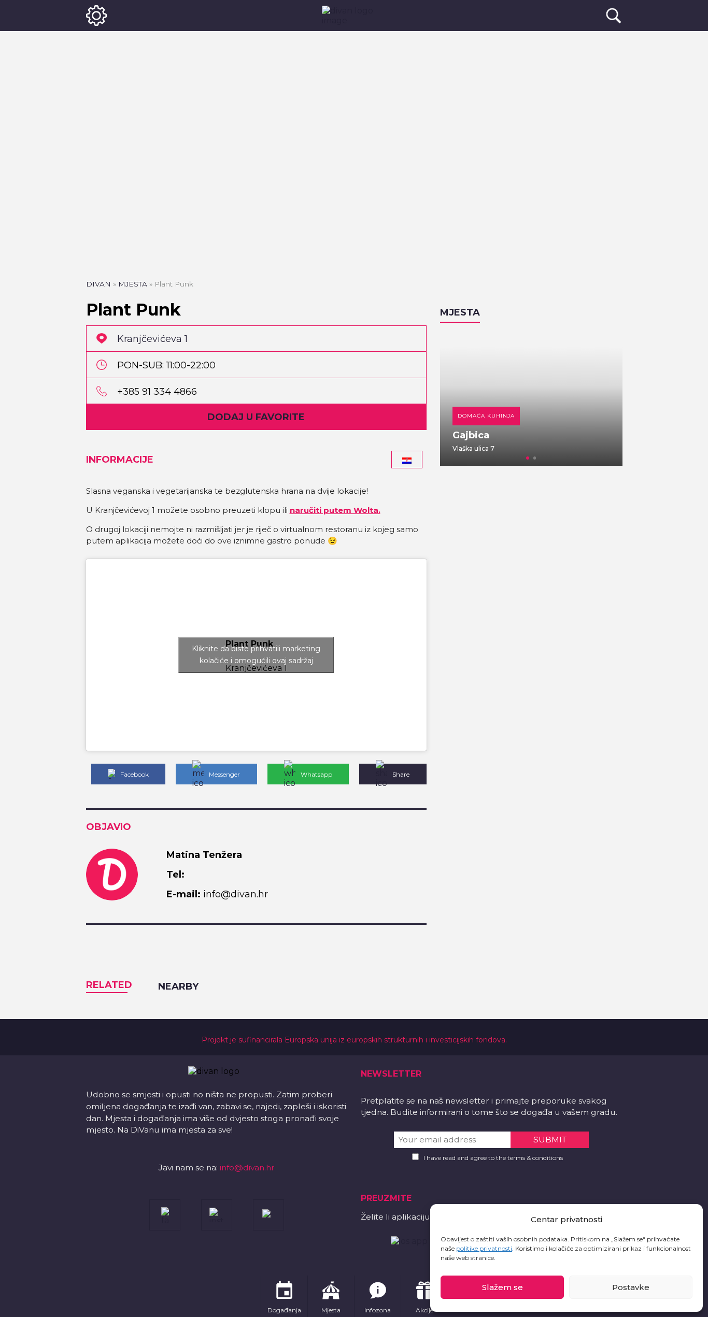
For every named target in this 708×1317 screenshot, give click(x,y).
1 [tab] (527, 458)
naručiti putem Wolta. (335, 510)
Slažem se (502, 1287)
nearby (178, 986)
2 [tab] (534, 458)
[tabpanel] (531, 399)
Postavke (630, 1287)
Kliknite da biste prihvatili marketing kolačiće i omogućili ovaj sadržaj (256, 654)
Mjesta (132, 284)
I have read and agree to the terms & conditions (493, 1158)
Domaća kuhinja (486, 415)
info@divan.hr (247, 1167)
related (109, 985)
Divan (98, 284)
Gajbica (470, 435)
